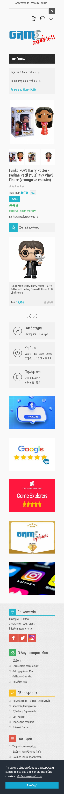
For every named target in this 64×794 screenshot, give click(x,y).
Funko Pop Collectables (24, 80)
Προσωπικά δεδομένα (23, 721)
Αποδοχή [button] (32, 785)
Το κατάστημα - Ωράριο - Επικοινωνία (31, 700)
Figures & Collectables (23, 72)
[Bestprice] (32, 495)
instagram (32, 638)
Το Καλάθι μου (42, 18)
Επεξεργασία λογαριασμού (25, 665)
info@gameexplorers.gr (21, 628)
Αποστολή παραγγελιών (24, 706)
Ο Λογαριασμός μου (34, 18)
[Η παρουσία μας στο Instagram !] (32, 578)
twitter (22, 638)
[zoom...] (16, 156)
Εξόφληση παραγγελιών (24, 711)
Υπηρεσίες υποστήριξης (24, 746)
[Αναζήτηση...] (52, 11)
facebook (13, 638)
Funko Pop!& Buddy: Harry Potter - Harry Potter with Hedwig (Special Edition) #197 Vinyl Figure (32, 289)
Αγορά (15, 198)
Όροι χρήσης (18, 716)
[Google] (32, 454)
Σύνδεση (51, 18)
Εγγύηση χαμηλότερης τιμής (26, 751)
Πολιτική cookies (21, 727)
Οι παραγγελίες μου (22, 676)
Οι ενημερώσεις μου (22, 671)
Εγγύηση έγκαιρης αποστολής (27, 756)
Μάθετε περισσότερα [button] (29, 776)
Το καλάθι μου (19, 681)
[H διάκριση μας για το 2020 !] (32, 537)
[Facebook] (32, 412)
